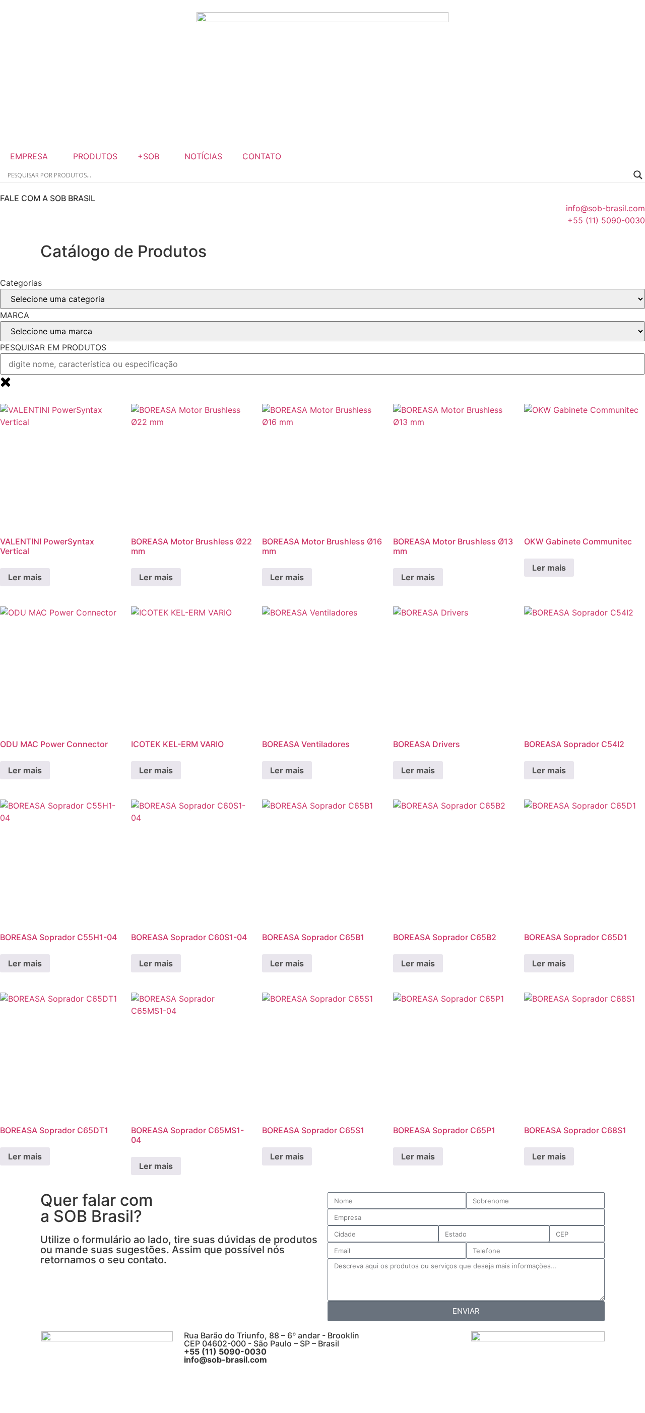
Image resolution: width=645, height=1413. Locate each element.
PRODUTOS (95, 156)
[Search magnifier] (638, 175)
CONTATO (261, 156)
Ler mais (25, 577)
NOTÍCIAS (203, 156)
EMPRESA (29, 156)
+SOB (148, 156)
